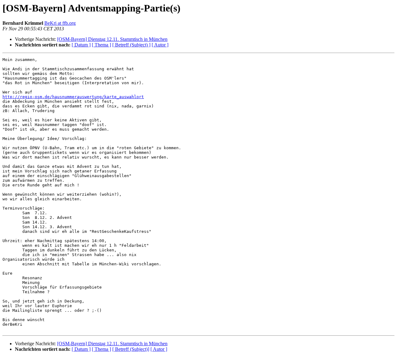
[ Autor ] (160, 44)
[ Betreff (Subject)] (130, 349)
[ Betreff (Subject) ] (131, 44)
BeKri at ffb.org (60, 23)
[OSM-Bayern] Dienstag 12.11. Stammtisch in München (112, 39)
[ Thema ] (101, 44)
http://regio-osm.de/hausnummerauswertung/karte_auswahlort (73, 96)
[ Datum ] (81, 44)
